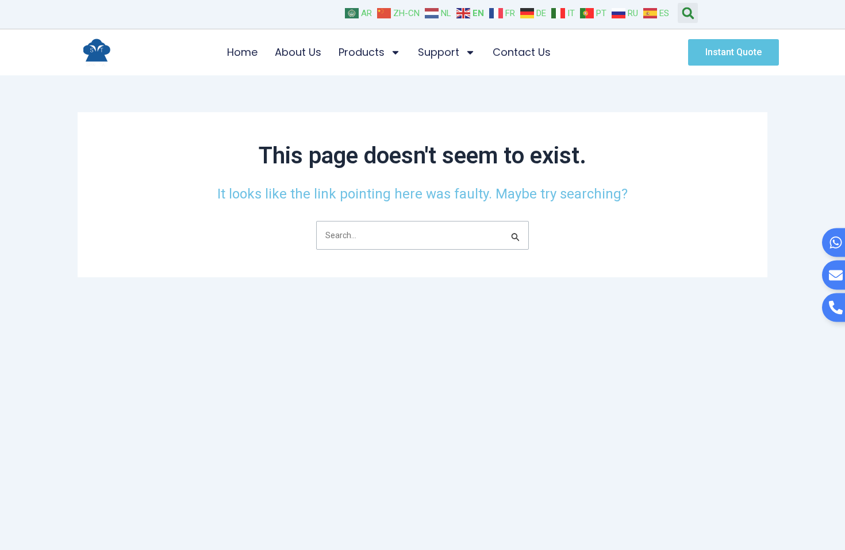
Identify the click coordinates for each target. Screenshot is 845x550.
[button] (688, 13)
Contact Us (522, 52)
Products (362, 52)
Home (242, 52)
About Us (298, 52)
